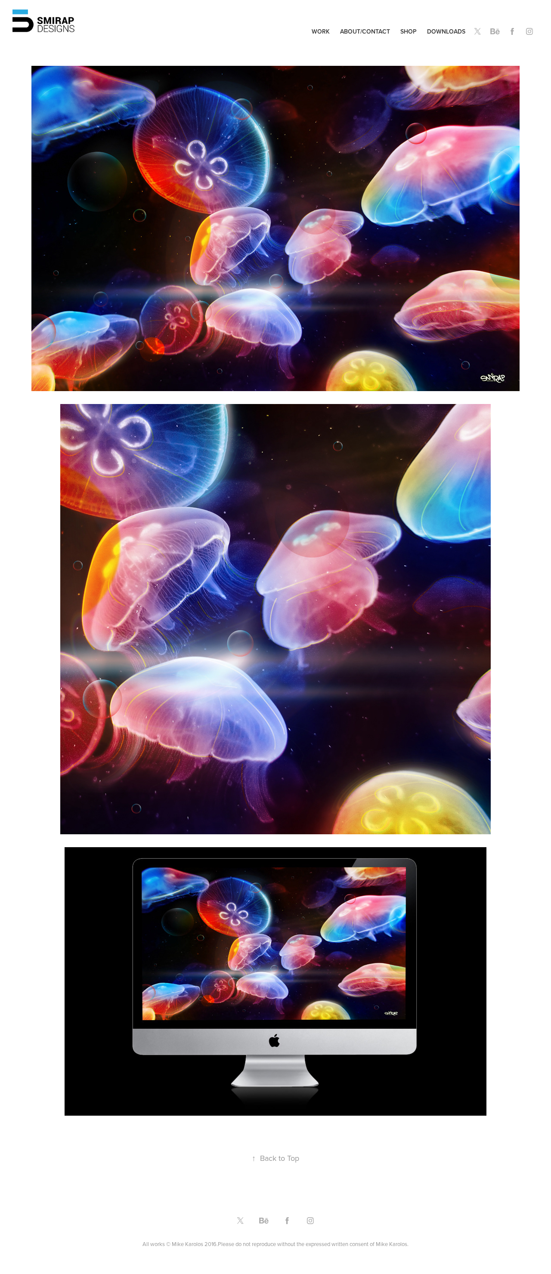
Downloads (446, 31)
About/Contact (365, 31)
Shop (408, 31)
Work (321, 31)
